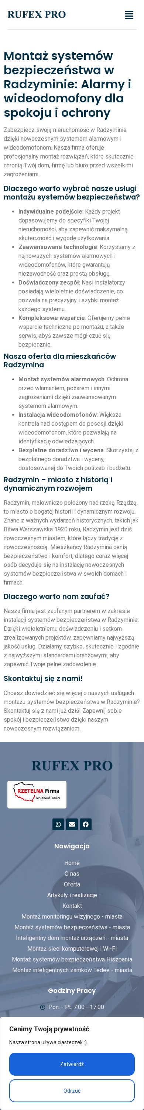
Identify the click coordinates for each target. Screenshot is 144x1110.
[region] (72, 1063)
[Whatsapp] (58, 824)
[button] (129, 15)
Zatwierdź (72, 1064)
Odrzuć (72, 1091)
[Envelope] (72, 824)
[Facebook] (86, 824)
